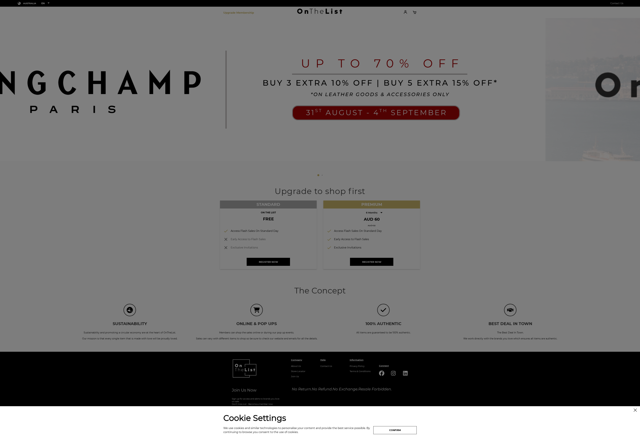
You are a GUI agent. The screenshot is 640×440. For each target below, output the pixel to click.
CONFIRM (395, 430)
